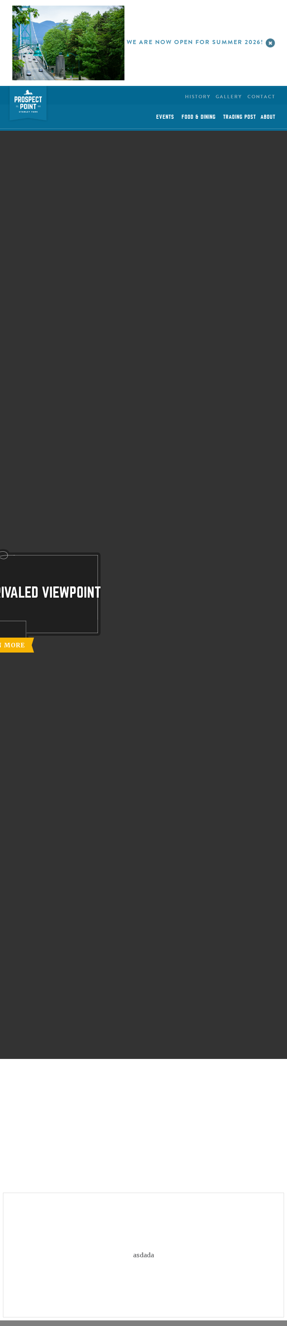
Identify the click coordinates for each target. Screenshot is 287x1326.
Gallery (229, 96)
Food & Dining (199, 117)
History (198, 96)
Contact (261, 96)
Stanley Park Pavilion (28, 104)
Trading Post (239, 117)
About (267, 117)
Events (165, 117)
